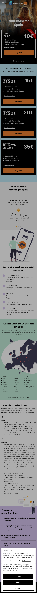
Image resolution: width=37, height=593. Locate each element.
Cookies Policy (26, 561)
